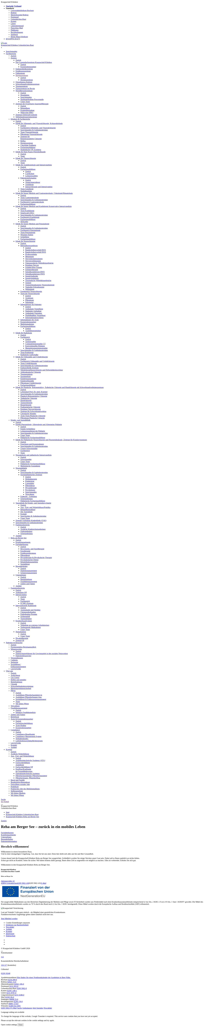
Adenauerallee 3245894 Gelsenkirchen (9, 882)
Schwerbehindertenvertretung (22, 686)
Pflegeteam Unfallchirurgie (30, 383)
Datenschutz (10, 936)
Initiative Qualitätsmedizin (26, 712)
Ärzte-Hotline (21, 725)
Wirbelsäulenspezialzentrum (26, 117)
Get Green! (15, 678)
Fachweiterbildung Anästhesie (23, 764)
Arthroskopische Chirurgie (30, 372)
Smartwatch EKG (27, 213)
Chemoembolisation (28, 612)
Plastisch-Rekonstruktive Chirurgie (33, 396)
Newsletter (10, 927)
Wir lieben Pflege (22, 704)
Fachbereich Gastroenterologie (32, 202)
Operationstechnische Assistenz (28, 773)
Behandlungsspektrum (29, 246)
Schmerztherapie (31, 270)
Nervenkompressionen (34, 259)
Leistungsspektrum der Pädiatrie (32, 431)
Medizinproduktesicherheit (21, 688)
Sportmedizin (25, 376)
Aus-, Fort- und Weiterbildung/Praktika (35, 507)
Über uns (9, 671)
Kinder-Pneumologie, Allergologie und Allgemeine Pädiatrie (39, 424)
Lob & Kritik (16, 669)
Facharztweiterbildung (24, 723)
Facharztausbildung (27, 147)
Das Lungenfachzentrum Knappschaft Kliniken (34, 62)
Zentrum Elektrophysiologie (26, 115)
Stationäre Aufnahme (33, 311)
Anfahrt (19, 536)
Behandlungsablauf (27, 510)
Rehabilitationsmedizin (29, 562)
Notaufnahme (21, 632)
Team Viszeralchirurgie (29, 132)
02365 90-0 (9, 997)
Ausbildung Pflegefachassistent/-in (29, 695)
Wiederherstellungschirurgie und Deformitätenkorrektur (41, 370)
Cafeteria (14, 660)
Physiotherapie (31, 488)
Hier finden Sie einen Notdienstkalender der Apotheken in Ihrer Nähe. (44, 977)
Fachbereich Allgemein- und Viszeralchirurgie (38, 128)
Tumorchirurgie (26, 403)
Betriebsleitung (26, 579)
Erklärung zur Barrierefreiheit (17, 925)
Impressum (10, 934)
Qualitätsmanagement (28, 582)
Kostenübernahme (27, 110)
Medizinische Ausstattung (30, 466)
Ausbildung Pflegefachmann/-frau (29, 697)
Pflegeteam (29, 300)
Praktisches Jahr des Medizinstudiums (25, 789)
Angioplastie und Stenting (30, 610)
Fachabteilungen (22, 544)
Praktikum (15, 787)
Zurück (13, 56)
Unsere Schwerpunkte (28, 448)
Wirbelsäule (29, 289)
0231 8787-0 (11, 993)
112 (2, 957)
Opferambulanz (26, 531)
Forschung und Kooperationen (32, 444)
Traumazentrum (22, 86)
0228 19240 (5, 973)
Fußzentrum (20, 73)
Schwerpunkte (25, 459)
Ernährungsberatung (28, 553)
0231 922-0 (13, 986)
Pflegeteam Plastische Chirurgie (32, 418)
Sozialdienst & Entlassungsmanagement (31, 699)
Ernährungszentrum (23, 71)
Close (20, 1025)
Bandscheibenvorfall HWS (35, 252)
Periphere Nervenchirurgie (30, 409)
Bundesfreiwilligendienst (20, 782)
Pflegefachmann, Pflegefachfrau (28, 778)
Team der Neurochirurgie (30, 294)
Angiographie (30, 342)
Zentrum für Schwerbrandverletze (33, 411)
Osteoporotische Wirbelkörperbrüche (39, 263)
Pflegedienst (30, 486)
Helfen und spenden (18, 680)
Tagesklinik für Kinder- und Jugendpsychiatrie (33, 503)
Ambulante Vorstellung (34, 309)
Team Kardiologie (27, 211)
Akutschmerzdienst (32, 182)
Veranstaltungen (17, 658)
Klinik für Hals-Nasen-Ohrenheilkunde (31, 152)
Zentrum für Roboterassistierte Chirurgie (31, 137)
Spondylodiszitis (31, 276)
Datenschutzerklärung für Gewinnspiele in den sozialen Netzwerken (42, 654)
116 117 (4, 965)
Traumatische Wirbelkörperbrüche (38, 280)
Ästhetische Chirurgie (28, 398)
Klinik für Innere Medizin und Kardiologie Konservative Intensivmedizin (44, 206)
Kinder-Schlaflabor (27, 429)
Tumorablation (26, 619)
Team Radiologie (27, 352)
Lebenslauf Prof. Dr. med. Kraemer (34, 392)
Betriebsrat (15, 717)
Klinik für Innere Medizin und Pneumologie (32, 224)
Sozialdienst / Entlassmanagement (18, 665)
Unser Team (25, 102)
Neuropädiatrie (21, 468)
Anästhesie (29, 184)
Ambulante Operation (33, 313)
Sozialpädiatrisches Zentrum (31, 475)
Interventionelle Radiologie (26, 606)
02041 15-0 (11, 982)
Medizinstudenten (27, 324)
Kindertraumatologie (28, 379)
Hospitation (24, 95)
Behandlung (25, 108)
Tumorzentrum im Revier (25, 89)
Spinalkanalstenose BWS (35, 272)
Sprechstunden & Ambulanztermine (34, 130)
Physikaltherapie (22, 638)
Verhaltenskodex (22, 739)
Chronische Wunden (28, 414)
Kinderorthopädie (27, 381)
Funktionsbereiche (23, 525)
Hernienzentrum (22, 75)
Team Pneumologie (27, 232)
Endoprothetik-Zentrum (29, 368)
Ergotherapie (25, 551)
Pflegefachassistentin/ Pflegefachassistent (31, 776)
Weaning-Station (26, 235)
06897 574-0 (13, 1004)
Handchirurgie (25, 400)
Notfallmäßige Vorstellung (35, 315)
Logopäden (29, 483)
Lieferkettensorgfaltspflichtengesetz (29, 741)
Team (22, 156)
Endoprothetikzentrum (24, 69)
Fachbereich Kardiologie (29, 217)
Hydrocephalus (31, 254)
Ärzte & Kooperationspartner (22, 719)
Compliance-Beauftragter (25, 734)
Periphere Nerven (32, 265)
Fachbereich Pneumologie (30, 230)
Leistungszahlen (31, 176)
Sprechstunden (11, 51)
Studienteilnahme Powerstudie (32, 99)
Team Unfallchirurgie (28, 363)
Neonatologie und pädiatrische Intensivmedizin (34, 455)
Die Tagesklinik (26, 512)
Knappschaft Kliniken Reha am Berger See (22, 817)
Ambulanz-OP (21, 592)
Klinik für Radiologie (24, 333)
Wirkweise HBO (26, 112)
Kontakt (23, 514)
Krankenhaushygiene (24, 621)
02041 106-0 (19, 984)
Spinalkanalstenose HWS (35, 274)
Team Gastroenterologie (29, 198)
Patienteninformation (28, 178)
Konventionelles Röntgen (35, 346)
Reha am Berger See (18, 538)
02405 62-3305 (15, 1006)
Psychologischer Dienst (29, 560)
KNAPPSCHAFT (13, 39)
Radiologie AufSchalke (29, 355)
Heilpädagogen (31, 479)
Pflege (13, 691)
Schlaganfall (25, 616)
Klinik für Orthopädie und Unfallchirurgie (32, 357)
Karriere (9, 749)
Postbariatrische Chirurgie (30, 407)
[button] (6, 1008)
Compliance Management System (28, 736)
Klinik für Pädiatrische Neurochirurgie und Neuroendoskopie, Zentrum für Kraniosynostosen (51, 440)
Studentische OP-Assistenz (30, 150)
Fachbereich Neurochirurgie (31, 291)
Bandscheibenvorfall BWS (35, 250)
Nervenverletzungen (33, 261)
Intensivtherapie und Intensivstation (38, 187)
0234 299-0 (12, 980)
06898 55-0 (13, 999)
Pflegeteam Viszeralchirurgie (31, 134)
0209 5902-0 (22, 988)
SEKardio (24, 222)
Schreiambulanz (26, 499)
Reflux (23, 141)
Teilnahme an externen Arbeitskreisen (34, 625)
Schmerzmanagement (28, 573)
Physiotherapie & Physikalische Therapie (36, 558)
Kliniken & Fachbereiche (20, 119)
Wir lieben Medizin (18, 793)
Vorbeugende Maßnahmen (30, 627)
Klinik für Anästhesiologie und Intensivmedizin (34, 165)
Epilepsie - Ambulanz (28, 496)
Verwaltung (29, 494)
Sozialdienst (25, 564)
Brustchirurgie (25, 405)
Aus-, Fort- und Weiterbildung (22, 756)
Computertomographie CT (35, 344)
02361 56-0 (18, 1001)
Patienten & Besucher (14, 643)
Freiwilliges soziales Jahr (20, 784)
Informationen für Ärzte (29, 320)
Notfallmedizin (26, 191)
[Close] (2, 951)
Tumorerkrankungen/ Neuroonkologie (39, 285)
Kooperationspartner (28, 67)
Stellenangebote (17, 791)
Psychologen (30, 490)
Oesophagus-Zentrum (24, 82)
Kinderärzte (29, 481)
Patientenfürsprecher (23, 656)
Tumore (28, 283)
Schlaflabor (24, 237)
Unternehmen (21, 575)
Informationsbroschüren (34, 318)
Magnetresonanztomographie (36, 348)
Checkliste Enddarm (28, 145)
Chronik (14, 684)
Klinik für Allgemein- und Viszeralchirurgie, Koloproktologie (39, 123)
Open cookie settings (9, 1025)
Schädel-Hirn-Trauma (33, 267)
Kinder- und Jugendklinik (20, 420)
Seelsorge (14, 662)
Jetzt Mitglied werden (9, 919)
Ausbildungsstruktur (33, 331)
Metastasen (29, 256)
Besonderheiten (21, 566)
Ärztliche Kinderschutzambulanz (33, 529)
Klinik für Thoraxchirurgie (26, 158)
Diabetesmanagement (28, 571)
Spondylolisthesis (32, 278)
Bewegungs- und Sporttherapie (32, 549)
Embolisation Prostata (28, 614)
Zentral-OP (20, 640)
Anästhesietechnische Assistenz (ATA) (30, 760)
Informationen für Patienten (30, 304)
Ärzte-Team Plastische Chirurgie (32, 416)
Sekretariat (29, 302)
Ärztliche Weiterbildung (20, 754)
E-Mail (43, 883)
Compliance (15, 730)
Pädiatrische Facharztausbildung (32, 438)
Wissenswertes (16, 649)
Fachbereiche (11, 54)
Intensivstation (21, 595)
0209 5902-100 (23, 883)
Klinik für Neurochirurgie (25, 241)
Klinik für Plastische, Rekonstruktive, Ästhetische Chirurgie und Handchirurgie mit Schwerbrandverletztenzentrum (60, 387)
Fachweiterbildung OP (24, 767)
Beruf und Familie (18, 780)
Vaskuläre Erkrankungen (34, 287)
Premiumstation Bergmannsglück (23, 647)
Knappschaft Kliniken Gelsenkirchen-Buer (17, 45)
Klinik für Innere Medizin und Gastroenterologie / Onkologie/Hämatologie (44, 193)
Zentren (14, 58)
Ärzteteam (29, 298)
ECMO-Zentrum (26, 603)
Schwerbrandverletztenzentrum (27, 84)
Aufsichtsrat (15, 675)
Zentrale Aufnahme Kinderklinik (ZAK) (31, 520)
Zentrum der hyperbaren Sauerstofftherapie (32, 104)
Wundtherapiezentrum (24, 91)
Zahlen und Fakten (27, 584)
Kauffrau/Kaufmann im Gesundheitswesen (24, 770)
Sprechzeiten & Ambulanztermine (33, 516)
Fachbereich (25, 337)
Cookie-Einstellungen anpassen (18, 923)
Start (7, 812)
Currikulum (29, 174)
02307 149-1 (12, 991)
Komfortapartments (23, 542)
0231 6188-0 (19, 995)
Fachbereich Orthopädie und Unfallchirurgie (37, 361)
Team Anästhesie (26, 189)
